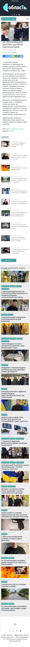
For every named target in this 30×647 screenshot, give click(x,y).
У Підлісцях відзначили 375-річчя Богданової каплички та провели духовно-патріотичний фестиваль (14, 294)
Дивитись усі (8, 260)
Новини (4, 137)
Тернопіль (5, 288)
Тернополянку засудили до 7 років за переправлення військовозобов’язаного (19, 214)
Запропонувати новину (9, 19)
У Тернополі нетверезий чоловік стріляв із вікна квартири (18, 144)
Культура (5, 365)
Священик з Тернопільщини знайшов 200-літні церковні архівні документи (13, 369)
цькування (15, 129)
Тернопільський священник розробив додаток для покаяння (13, 319)
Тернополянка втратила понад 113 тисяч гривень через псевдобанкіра (19, 251)
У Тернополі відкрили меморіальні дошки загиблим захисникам (14, 443)
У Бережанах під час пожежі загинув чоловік (19, 168)
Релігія (18, 286)
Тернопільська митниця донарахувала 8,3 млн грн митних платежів (18, 239)
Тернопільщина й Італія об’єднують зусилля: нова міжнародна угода (12, 346)
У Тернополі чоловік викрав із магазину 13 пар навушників (19, 202)
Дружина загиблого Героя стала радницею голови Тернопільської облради (12, 491)
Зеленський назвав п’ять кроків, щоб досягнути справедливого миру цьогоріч (14, 419)
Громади (13, 338)
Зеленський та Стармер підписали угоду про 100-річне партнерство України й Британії (14, 515)
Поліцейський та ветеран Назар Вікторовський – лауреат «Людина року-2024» (15, 467)
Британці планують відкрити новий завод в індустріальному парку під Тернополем (13, 394)
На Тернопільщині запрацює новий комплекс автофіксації (19, 191)
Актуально (5, 286)
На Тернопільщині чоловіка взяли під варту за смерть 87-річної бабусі (19, 157)
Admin (14, 52)
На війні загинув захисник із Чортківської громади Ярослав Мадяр (19, 226)
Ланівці (15, 1)
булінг (8, 129)
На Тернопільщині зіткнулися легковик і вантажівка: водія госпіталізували (19, 180)
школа (21, 129)
